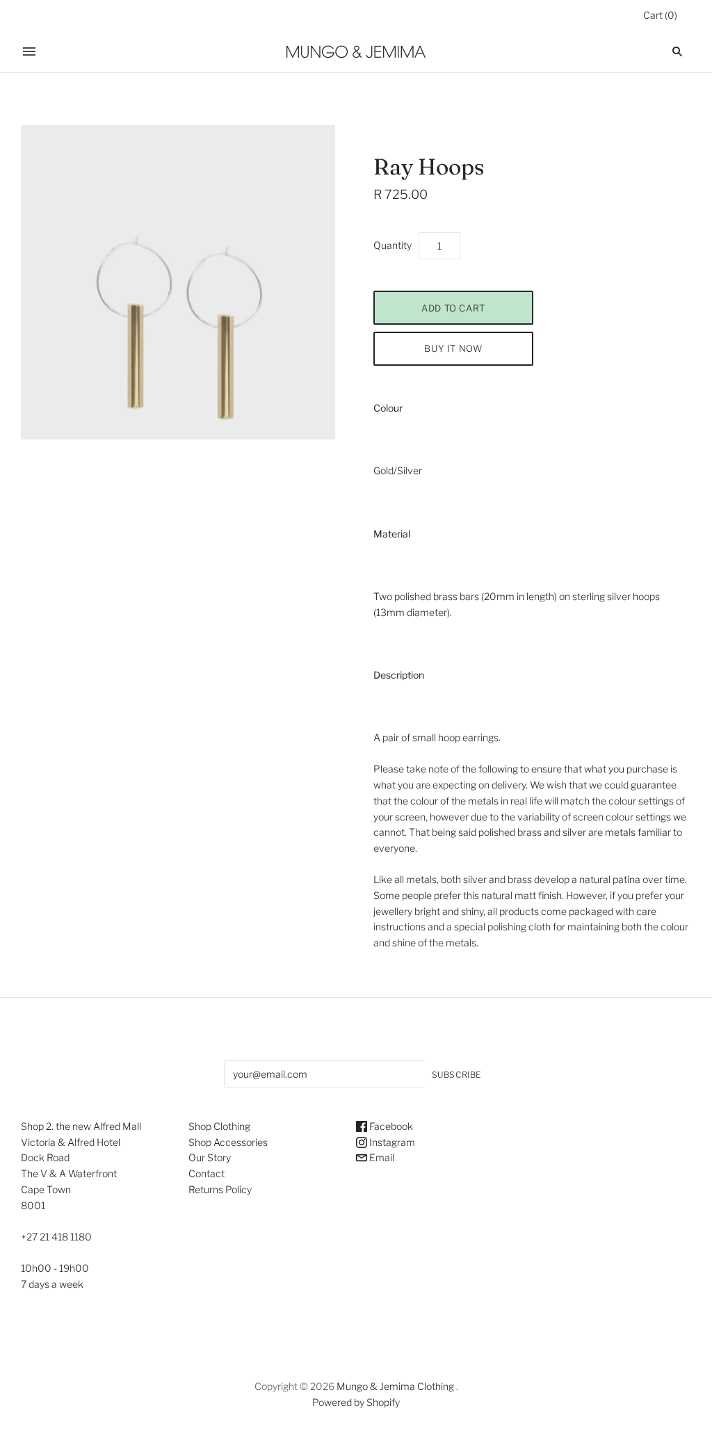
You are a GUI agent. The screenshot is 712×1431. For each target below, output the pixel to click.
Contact (206, 1173)
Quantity (392, 245)
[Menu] (29, 51)
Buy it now (453, 348)
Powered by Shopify (356, 1402)
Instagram (391, 1142)
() (660, 15)
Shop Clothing (219, 1126)
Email (380, 1157)
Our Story (209, 1157)
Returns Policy (220, 1189)
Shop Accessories (228, 1142)
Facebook (390, 1126)
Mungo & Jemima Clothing (395, 1386)
